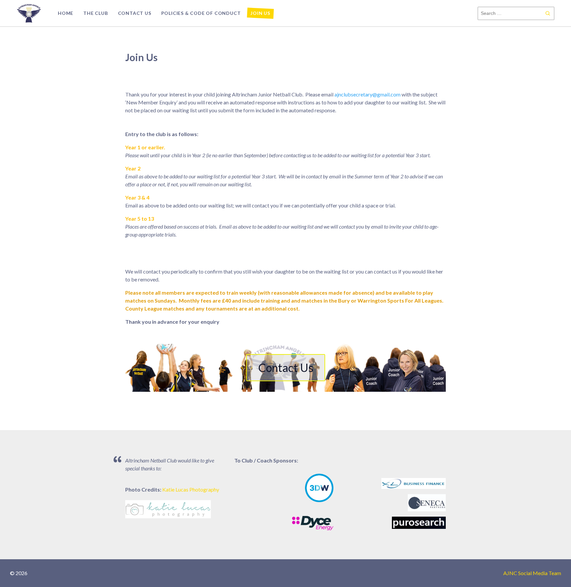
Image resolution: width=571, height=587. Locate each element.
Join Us (260, 13)
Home (65, 13)
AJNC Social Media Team (532, 573)
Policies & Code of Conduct (201, 13)
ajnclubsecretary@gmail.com (367, 94)
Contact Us (134, 13)
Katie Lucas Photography (190, 489)
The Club (95, 13)
